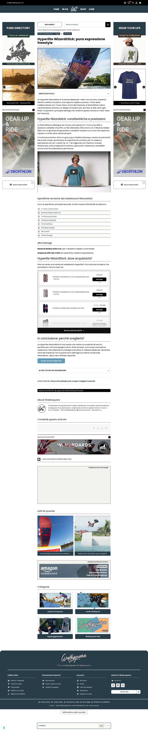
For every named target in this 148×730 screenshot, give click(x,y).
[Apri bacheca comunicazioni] (129, 3)
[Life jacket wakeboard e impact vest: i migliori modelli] (93, 516)
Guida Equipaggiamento (56, 30)
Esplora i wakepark (17, 681)
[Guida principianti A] (55, 592)
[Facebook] (94, 428)
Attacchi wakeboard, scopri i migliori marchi (72, 381)
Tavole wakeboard (73, 30)
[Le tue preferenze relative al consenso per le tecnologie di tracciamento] (4, 728)
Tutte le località (16, 684)
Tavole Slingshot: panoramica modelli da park (56, 554)
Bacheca (83, 681)
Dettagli (99, 279)
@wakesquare (84, 410)
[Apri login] (136, 3)
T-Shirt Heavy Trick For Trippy (130, 103)
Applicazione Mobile (18, 694)
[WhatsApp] (102, 428)
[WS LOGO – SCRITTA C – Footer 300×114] (74, 654)
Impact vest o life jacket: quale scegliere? (92, 554)
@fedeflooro (97, 410)
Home (39, 30)
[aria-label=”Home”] (74, 9)
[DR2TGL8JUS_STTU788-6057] (130, 70)
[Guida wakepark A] (93, 592)
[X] (98, 428)
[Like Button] (101, 725)
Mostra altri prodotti (73, 330)
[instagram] (118, 685)
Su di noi (118, 681)
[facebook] (113, 685)
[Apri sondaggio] (125, 3)
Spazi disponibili (20, 185)
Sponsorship (49, 681)
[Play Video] (74, 172)
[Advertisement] (74, 486)
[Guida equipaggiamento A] (55, 617)
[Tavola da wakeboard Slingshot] (55, 516)
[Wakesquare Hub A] (93, 617)
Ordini (82, 684)
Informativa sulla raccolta (74, 712)
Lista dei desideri (86, 687)
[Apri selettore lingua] (140, 3)
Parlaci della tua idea (53, 684)
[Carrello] (133, 2)
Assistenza (84, 691)
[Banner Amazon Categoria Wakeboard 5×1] (74, 564)
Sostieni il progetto (52, 687)
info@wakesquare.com (15, 3)
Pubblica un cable (17, 691)
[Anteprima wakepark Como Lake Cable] (32, 70)
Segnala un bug (86, 694)
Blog (44, 30)
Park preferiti (15, 687)
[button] (4, 87)
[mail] (123, 685)
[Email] (106, 428)
